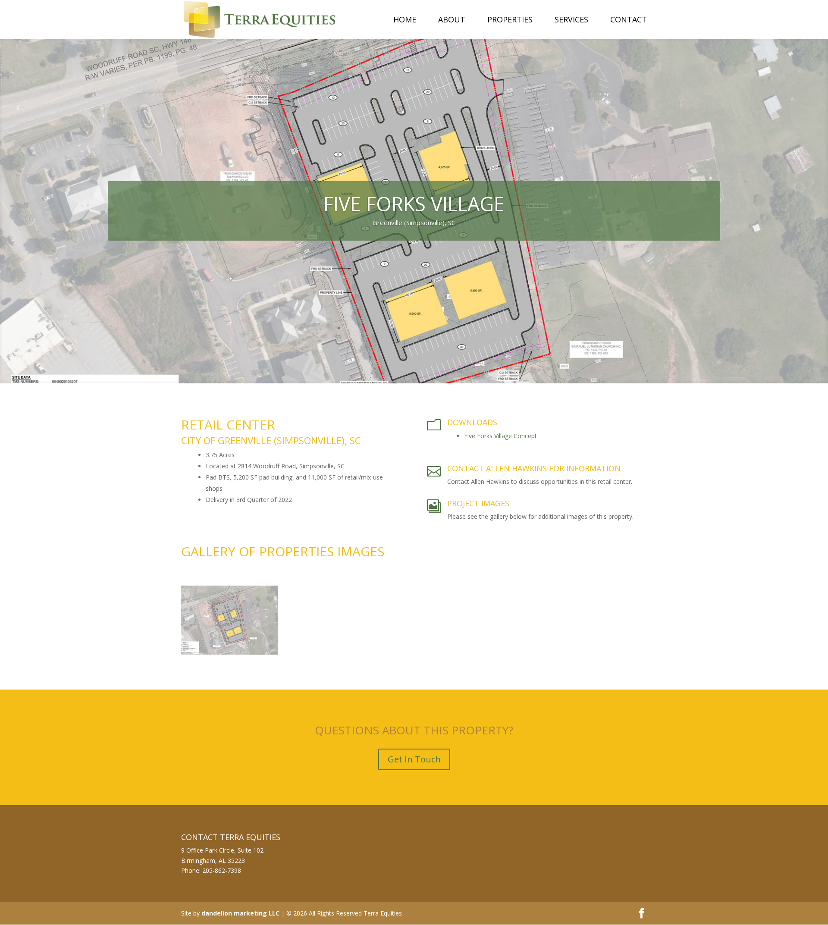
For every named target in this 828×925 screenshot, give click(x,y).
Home (404, 20)
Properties (510, 20)
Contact (628, 20)
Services (571, 20)
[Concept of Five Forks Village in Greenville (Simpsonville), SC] (229, 654)
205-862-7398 (221, 870)
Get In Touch (414, 759)
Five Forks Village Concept (500, 436)
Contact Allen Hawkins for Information (534, 468)
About (451, 20)
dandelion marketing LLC (240, 913)
